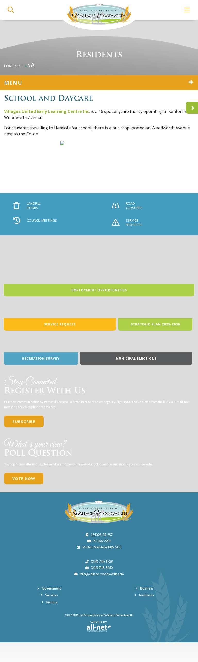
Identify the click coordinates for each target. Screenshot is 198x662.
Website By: (97, 624)
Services (51, 595)
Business (146, 588)
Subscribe (23, 421)
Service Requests (134, 222)
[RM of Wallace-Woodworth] (99, 511)
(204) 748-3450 (102, 568)
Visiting (51, 602)
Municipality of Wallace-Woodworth (99, 15)
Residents (146, 595)
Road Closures (134, 205)
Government (51, 588)
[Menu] (187, 10)
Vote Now (23, 478)
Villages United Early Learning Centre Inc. (47, 111)
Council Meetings (42, 220)
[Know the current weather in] (193, 67)
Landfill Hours (33, 205)
